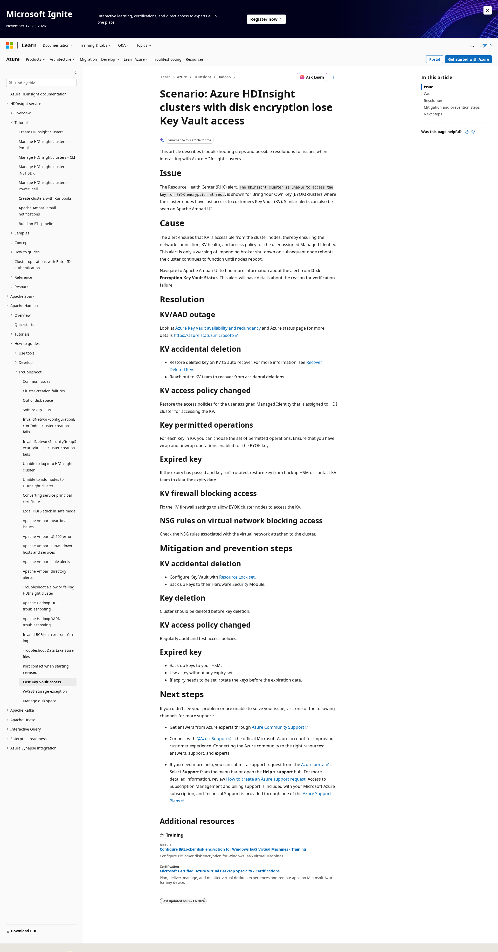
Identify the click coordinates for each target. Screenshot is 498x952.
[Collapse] (76, 72)
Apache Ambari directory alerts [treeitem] (44, 574)
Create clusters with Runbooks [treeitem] (45, 198)
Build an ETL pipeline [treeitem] (37, 223)
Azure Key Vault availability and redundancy (218, 328)
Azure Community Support (278, 727)
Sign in (486, 45)
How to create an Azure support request (266, 779)
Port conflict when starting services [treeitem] (46, 669)
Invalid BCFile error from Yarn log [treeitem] (48, 637)
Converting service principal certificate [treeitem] (47, 498)
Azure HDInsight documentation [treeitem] (38, 94)
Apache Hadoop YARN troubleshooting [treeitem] (42, 622)
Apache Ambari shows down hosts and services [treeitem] (47, 549)
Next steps (433, 114)
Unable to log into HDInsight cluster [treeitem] (48, 466)
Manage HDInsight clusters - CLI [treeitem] (47, 157)
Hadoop (224, 76)
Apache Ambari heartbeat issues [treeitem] (45, 524)
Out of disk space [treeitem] (38, 400)
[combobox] (41, 83)
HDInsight (202, 76)
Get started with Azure (468, 59)
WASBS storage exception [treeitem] (45, 691)
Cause (429, 93)
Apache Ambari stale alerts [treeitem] (46, 561)
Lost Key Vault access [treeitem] (42, 681)
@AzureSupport (212, 738)
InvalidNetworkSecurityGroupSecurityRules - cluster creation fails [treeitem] (49, 448)
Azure (182, 76)
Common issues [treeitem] (36, 381)
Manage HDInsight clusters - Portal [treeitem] (44, 144)
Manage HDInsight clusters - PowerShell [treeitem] (44, 185)
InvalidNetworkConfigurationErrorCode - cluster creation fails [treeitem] (49, 425)
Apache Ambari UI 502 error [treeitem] (47, 536)
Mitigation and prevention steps (452, 107)
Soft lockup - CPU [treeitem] (37, 409)
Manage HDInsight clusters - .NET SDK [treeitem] (44, 170)
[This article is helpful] (467, 132)
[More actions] (333, 77)
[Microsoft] (9, 45)
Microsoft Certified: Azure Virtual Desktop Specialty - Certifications (220, 871)
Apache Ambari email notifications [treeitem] (37, 211)
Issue (428, 86)
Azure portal (313, 764)
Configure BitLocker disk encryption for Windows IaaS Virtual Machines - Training (233, 849)
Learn (166, 76)
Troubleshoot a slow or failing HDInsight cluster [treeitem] (48, 590)
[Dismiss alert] (487, 10)
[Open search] (472, 45)
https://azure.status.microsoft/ (204, 335)
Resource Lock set (237, 577)
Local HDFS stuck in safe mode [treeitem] (49, 511)
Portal (434, 59)
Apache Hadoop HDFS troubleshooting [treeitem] (41, 606)
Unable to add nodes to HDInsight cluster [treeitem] (43, 482)
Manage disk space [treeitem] (39, 700)
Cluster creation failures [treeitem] (44, 390)
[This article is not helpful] (473, 132)
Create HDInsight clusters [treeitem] (41, 131)
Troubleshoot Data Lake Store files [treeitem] (48, 653)
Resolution (433, 100)
